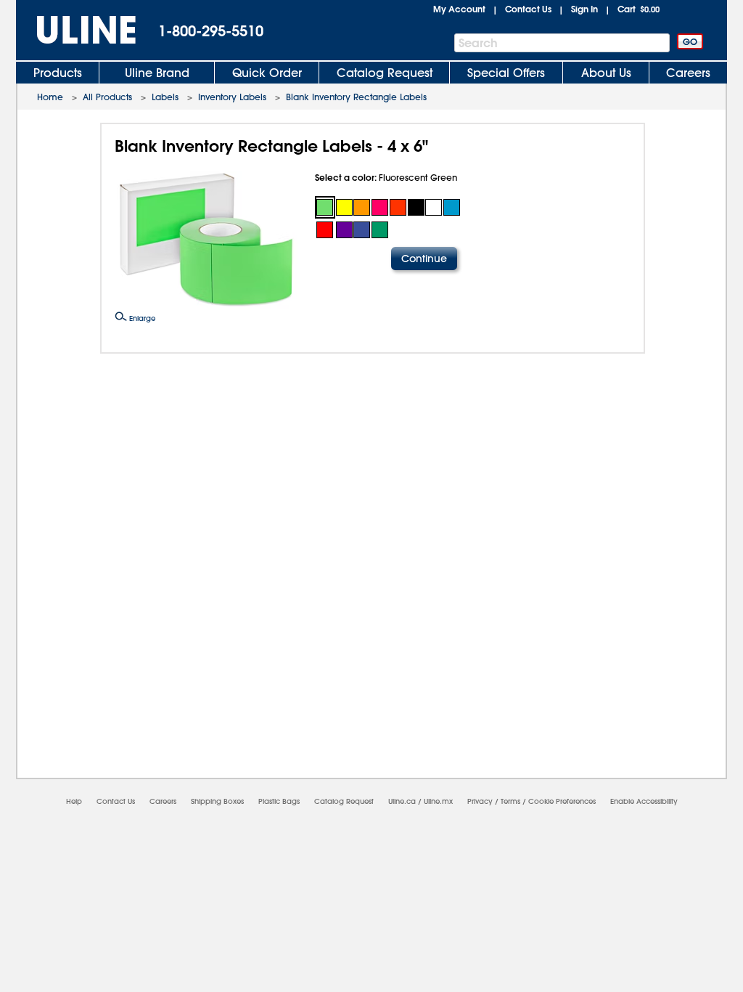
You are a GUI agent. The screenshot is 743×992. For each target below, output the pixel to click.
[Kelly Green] (380, 230)
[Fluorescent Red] (398, 207)
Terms (510, 801)
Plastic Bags (279, 801)
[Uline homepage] (76, 30)
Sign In (584, 9)
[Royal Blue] (362, 230)
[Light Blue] (452, 207)
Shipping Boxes (217, 801)
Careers (688, 72)
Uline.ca (402, 801)
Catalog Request (384, 72)
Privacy (480, 801)
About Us (606, 72)
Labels (165, 96)
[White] (433, 207)
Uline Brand (157, 72)
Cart (638, 9)
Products (57, 72)
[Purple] (344, 230)
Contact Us (528, 9)
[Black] (416, 207)
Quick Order (267, 72)
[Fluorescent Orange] (362, 207)
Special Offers (506, 72)
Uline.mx (438, 801)
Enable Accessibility (644, 801)
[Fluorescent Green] (325, 207)
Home (50, 96)
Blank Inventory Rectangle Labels (356, 96)
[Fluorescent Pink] (380, 207)
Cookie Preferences (562, 801)
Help (74, 801)
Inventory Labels (232, 96)
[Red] (325, 230)
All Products (107, 96)
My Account (459, 9)
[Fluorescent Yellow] (344, 207)
